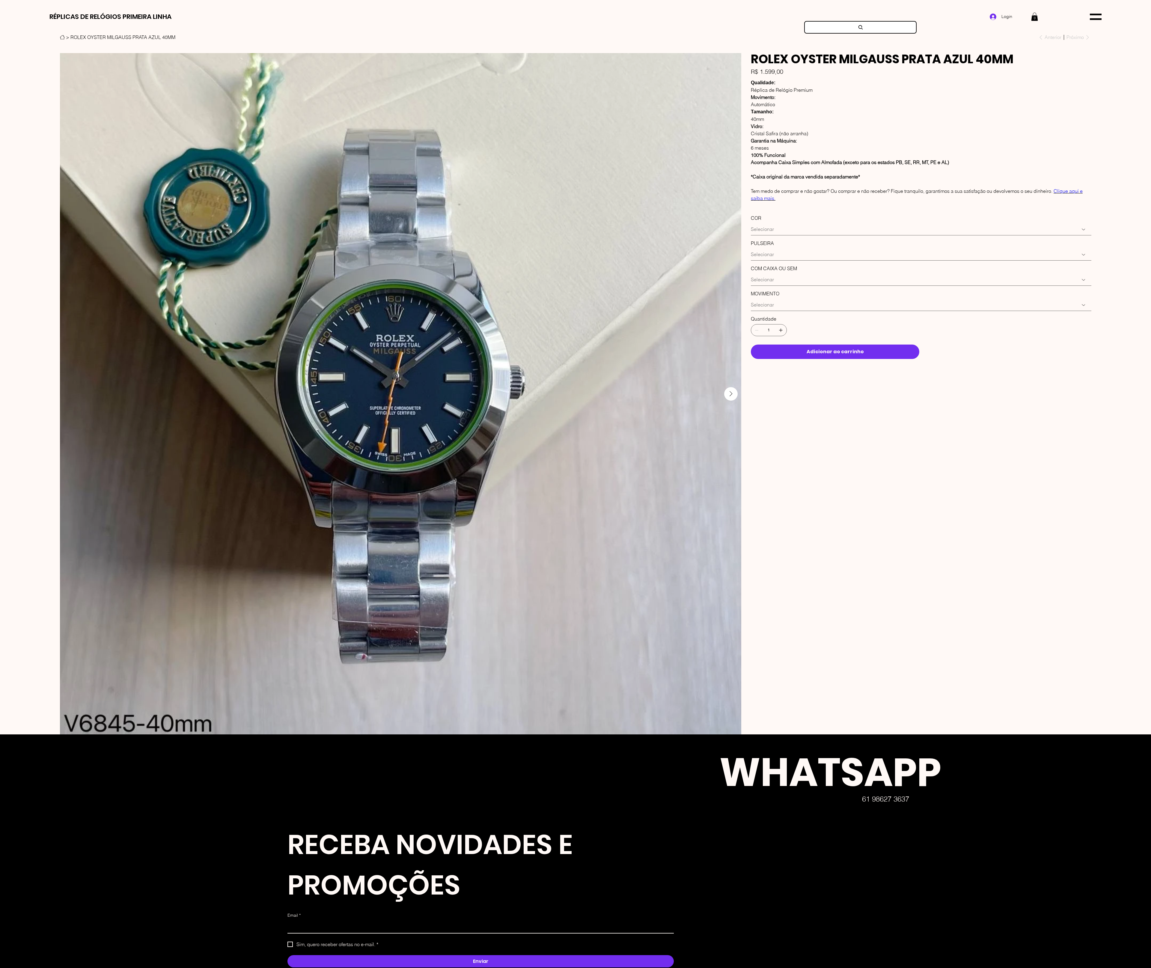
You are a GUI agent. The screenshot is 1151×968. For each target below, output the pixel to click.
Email (294, 915)
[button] (1034, 17)
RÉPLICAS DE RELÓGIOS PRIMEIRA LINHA (110, 16)
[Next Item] (731, 394)
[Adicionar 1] (781, 330)
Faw (704, 954)
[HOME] (62, 37)
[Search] (860, 27)
